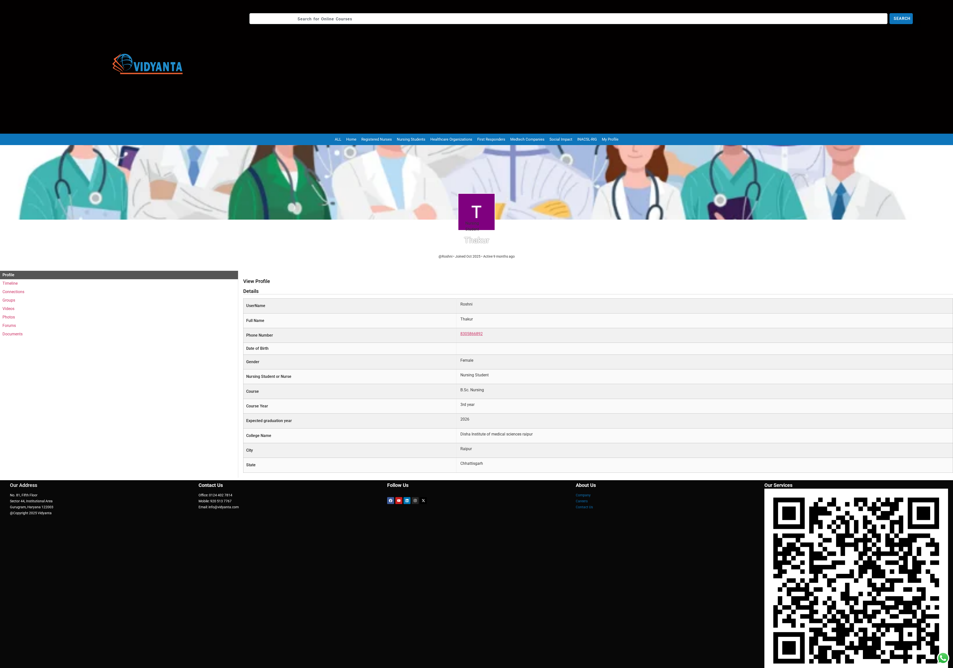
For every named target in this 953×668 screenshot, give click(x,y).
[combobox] (568, 18)
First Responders (491, 139)
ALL (338, 139)
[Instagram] (415, 500)
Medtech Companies (527, 139)
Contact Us (584, 507)
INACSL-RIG (587, 139)
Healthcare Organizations (451, 139)
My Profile (610, 139)
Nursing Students (411, 139)
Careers (582, 501)
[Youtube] (398, 500)
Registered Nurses (376, 139)
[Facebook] (390, 500)
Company (583, 495)
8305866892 (471, 333)
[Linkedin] (407, 500)
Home (351, 139)
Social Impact (560, 139)
